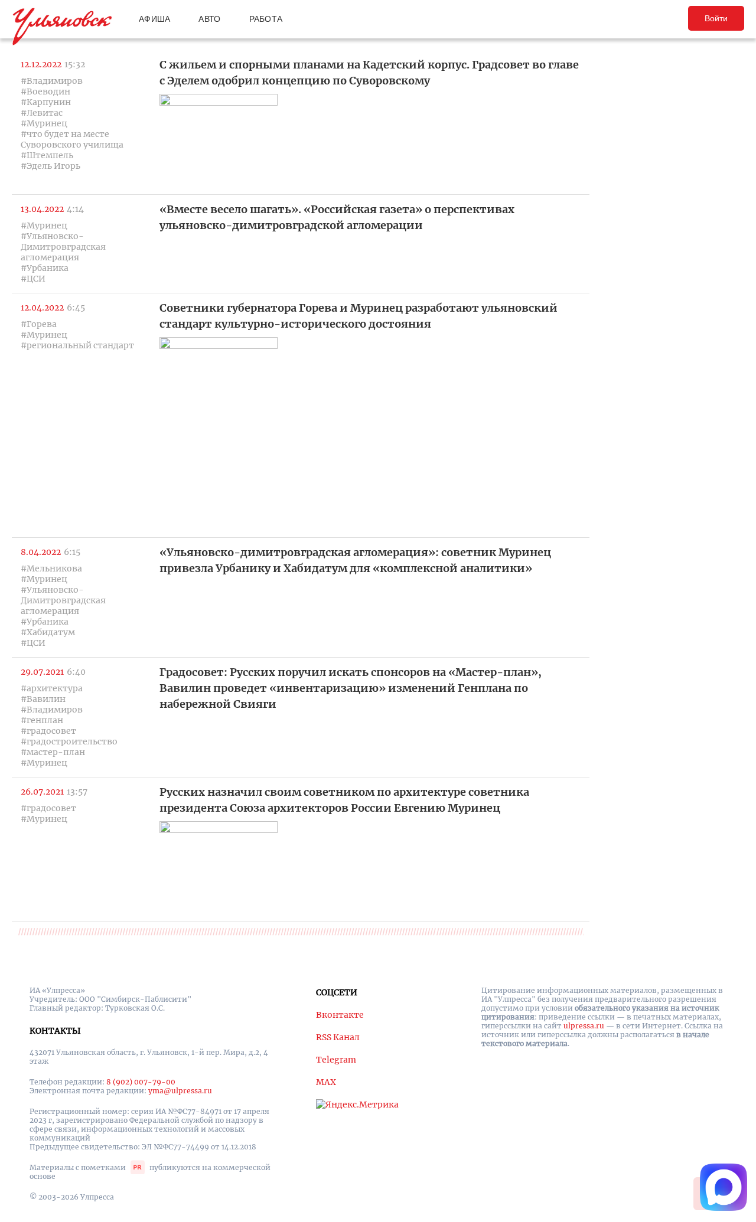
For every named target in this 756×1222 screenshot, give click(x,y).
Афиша (154, 19)
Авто (209, 19)
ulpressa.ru (583, 1025)
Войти (716, 18)
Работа (266, 19)
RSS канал (338, 1037)
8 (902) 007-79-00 (140, 1081)
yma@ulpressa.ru (180, 1090)
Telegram (336, 1059)
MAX (326, 1082)
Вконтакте (340, 1014)
